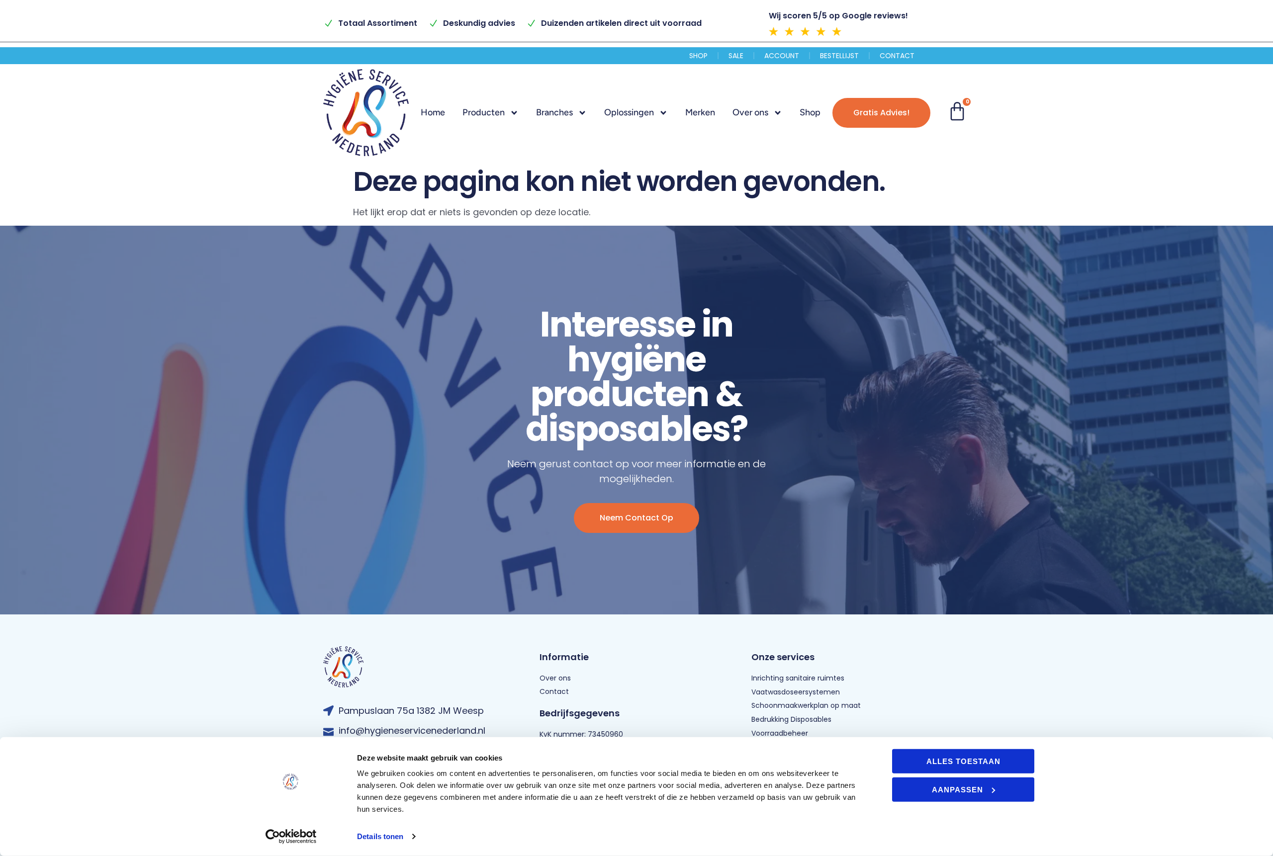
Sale (735, 55)
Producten (483, 112)
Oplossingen (629, 112)
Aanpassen (957, 789)
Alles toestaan (963, 761)
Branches (554, 112)
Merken (700, 112)
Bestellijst (839, 55)
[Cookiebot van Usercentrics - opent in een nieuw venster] (291, 836)
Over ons (750, 112)
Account (781, 55)
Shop (698, 55)
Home (433, 112)
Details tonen (380, 836)
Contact (897, 55)
